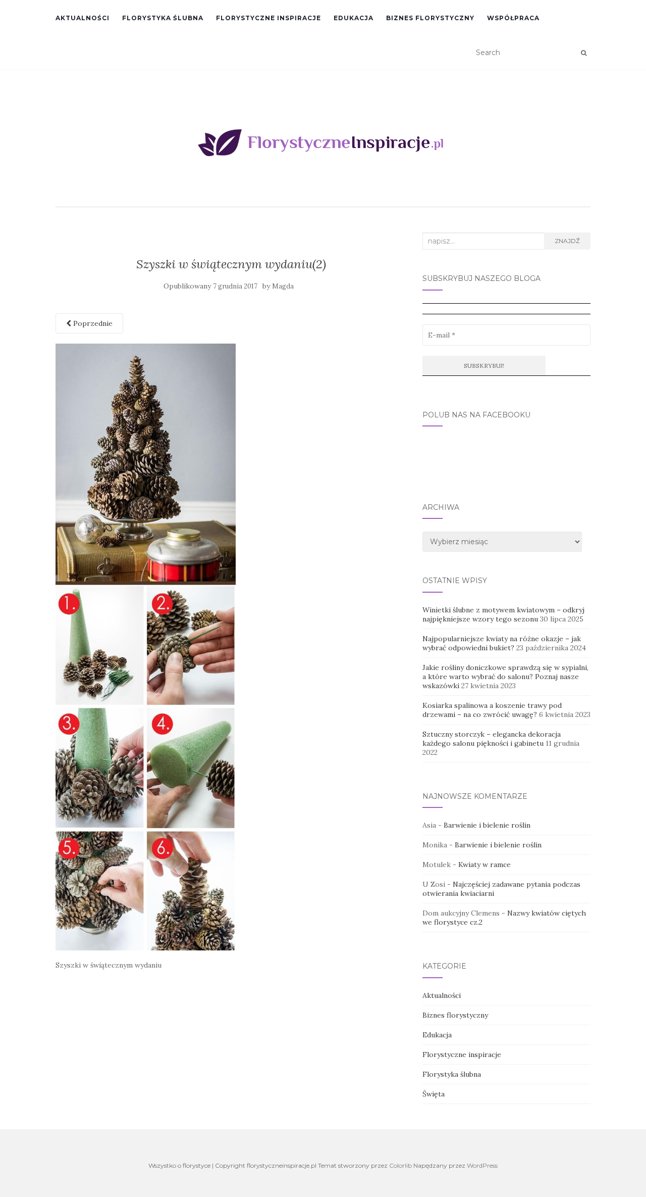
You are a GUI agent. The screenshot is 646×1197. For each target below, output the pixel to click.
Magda (283, 286)
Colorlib (400, 1165)
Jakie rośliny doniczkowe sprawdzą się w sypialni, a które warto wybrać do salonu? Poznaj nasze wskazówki (505, 676)
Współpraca (513, 18)
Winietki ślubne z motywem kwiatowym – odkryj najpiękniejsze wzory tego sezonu (503, 614)
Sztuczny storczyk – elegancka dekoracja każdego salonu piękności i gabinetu (491, 739)
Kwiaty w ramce (484, 864)
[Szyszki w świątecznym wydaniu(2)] (146, 646)
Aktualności (83, 18)
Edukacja (353, 18)
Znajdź (567, 241)
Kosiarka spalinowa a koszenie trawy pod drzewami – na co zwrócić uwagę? (492, 710)
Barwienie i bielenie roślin (487, 825)
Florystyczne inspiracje (268, 18)
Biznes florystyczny (430, 18)
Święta (433, 1093)
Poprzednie (92, 323)
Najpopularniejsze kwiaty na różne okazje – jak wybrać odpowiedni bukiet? (501, 643)
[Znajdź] (583, 53)
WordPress (482, 1165)
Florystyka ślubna (162, 18)
